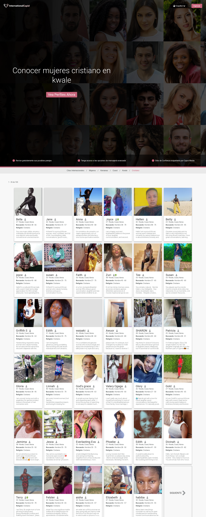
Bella (19, 219)
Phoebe (111, 442)
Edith (49, 330)
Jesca (50, 442)
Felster (50, 497)
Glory (139, 386)
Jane (49, 219)
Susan (170, 275)
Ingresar (196, 6)
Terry (19, 497)
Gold (169, 386)
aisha (79, 497)
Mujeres (92, 170)
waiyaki (80, 330)
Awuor (110, 330)
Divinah (170, 442)
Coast (115, 170)
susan (50, 275)
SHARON (141, 330)
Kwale (124, 170)
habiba (140, 497)
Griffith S (21, 330)
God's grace (83, 386)
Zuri (108, 275)
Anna (79, 219)
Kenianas (104, 170)
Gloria (20, 386)
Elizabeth (112, 497)
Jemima (21, 442)
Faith (79, 275)
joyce (19, 275)
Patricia (170, 330)
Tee (138, 275)
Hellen (140, 219)
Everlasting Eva (86, 442)
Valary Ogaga (114, 386)
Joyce (109, 219)
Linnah (50, 386)
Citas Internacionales (75, 170)
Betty (169, 219)
